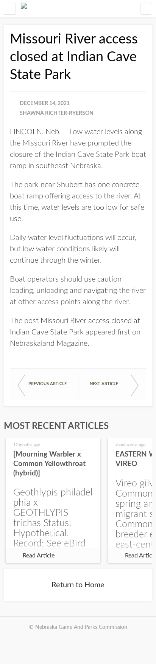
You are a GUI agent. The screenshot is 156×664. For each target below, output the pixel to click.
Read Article (39, 556)
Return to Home (78, 585)
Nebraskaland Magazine (48, 343)
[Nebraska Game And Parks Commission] (24, 8)
